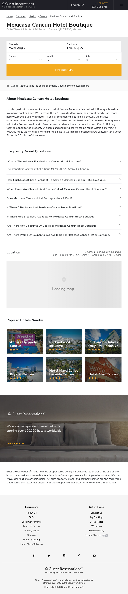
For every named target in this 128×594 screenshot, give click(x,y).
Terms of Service (32, 526)
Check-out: (72, 44)
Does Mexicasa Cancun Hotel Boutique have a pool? (39, 198)
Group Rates (96, 521)
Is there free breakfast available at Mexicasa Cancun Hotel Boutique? (51, 216)
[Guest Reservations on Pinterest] (79, 555)
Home (9, 16)
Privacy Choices (93, 535)
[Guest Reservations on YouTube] (93, 555)
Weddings (96, 526)
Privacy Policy (31, 530)
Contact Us (96, 512)
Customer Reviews (32, 521)
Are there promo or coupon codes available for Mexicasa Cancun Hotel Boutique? (58, 235)
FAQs (31, 517)
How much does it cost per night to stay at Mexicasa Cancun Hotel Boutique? (56, 180)
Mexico (32, 16)
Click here (86, 482)
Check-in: (13, 44)
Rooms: (13, 56)
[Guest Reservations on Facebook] (35, 555)
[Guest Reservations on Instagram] (64, 555)
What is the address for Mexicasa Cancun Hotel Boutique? (44, 161)
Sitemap (31, 535)
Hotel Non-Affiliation (31, 544)
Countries (21, 16)
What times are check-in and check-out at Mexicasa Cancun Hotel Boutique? (56, 189)
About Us (32, 512)
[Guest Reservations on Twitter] (49, 555)
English (75, 5)
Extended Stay (96, 530)
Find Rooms (64, 70)
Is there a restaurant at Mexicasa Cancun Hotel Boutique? (44, 207)
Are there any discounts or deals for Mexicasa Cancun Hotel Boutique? (52, 226)
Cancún (43, 16)
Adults (50, 56)
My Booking (96, 517)
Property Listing (31, 539)
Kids (88, 56)
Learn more (82, 86)
